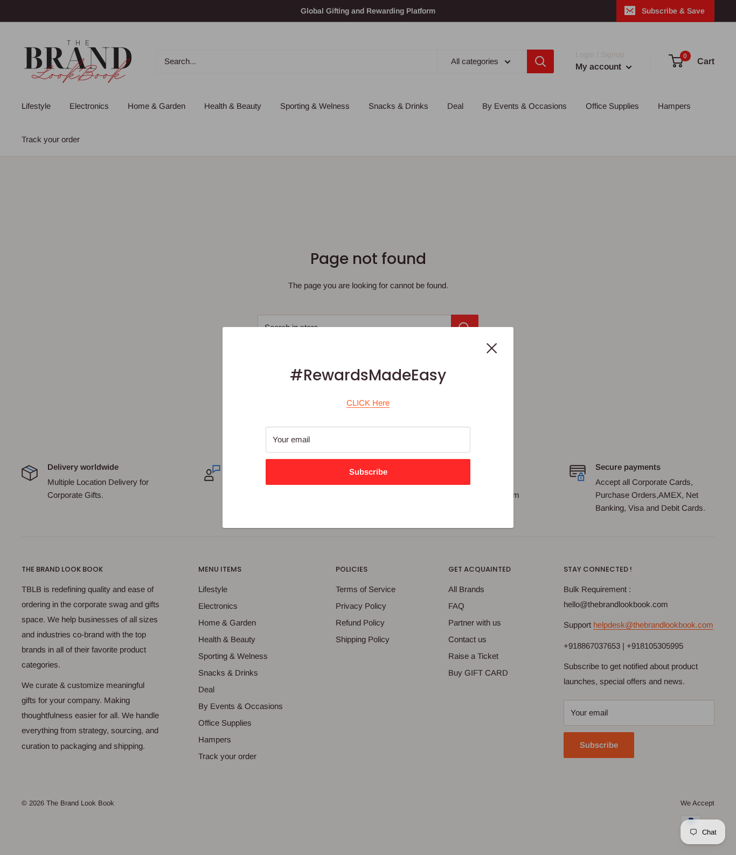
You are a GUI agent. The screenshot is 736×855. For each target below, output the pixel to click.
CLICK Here (368, 402)
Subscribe (368, 471)
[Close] (492, 347)
